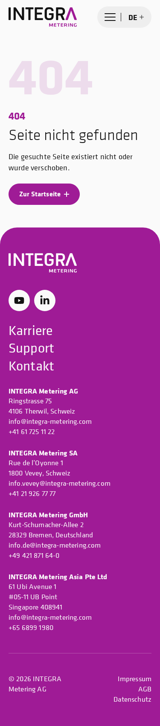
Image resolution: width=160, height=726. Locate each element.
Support (31, 347)
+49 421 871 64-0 (34, 555)
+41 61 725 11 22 (32, 431)
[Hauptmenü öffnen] (110, 17)
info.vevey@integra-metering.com (60, 483)
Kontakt (31, 365)
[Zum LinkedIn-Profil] (44, 300)
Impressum (134, 678)
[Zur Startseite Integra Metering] (43, 17)
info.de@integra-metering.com (55, 545)
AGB (144, 689)
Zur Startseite (40, 193)
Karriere (30, 330)
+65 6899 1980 (31, 627)
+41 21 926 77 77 (32, 493)
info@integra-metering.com (50, 421)
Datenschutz (132, 699)
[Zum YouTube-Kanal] (19, 300)
